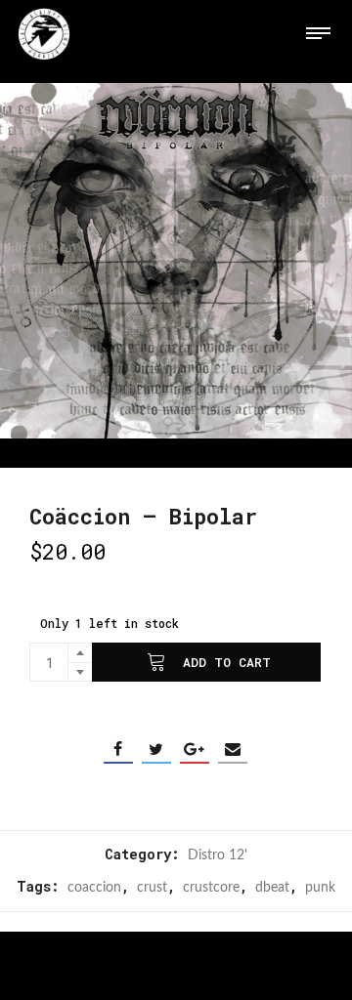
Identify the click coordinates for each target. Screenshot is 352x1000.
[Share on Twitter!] (156, 749)
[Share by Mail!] (232, 749)
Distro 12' (217, 855)
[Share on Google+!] (194, 749)
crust (152, 888)
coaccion (94, 888)
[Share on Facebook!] (118, 749)
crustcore (211, 888)
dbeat (272, 888)
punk (320, 888)
